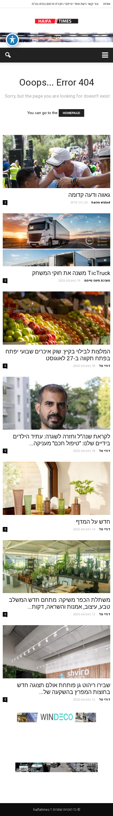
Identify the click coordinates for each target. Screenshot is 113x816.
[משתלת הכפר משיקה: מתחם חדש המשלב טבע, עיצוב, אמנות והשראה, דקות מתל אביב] (56, 566)
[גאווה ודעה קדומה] (56, 161)
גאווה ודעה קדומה (89, 195)
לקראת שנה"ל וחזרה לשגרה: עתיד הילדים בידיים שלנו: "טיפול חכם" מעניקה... (61, 440)
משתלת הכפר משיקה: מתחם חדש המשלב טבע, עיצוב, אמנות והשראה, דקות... (59, 603)
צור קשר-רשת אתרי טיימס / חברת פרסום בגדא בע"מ (65, 4)
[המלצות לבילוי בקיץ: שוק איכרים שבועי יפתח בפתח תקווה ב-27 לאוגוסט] (56, 318)
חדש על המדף (93, 521)
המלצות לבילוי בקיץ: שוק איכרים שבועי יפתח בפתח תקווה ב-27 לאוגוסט (57, 355)
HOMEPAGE (71, 113)
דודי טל (104, 366)
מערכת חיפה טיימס (97, 280)
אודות (106, 4)
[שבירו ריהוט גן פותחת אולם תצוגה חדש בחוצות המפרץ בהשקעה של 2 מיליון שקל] (56, 651)
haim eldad (100, 202)
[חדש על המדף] (56, 488)
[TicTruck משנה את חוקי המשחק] (56, 240)
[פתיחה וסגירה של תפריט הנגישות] (12, 39)
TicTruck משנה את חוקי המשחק (71, 273)
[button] (7, 55)
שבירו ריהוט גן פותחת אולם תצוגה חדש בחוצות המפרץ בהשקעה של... (63, 688)
